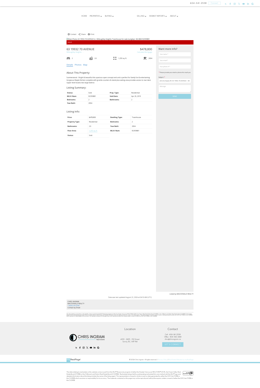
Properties (95, 16)
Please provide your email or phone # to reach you (175, 72)
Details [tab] (70, 64)
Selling (140, 16)
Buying (108, 16)
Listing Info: (73, 111)
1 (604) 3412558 (73, 305)
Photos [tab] (78, 64)
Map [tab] (85, 64)
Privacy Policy (162, 359)
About (173, 16)
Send (175, 96)
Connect (214, 3)
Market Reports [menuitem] (157, 16)
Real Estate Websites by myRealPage (181, 359)
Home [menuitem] (84, 16)
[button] (226, 4)
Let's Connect (173, 344)
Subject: (161, 77)
